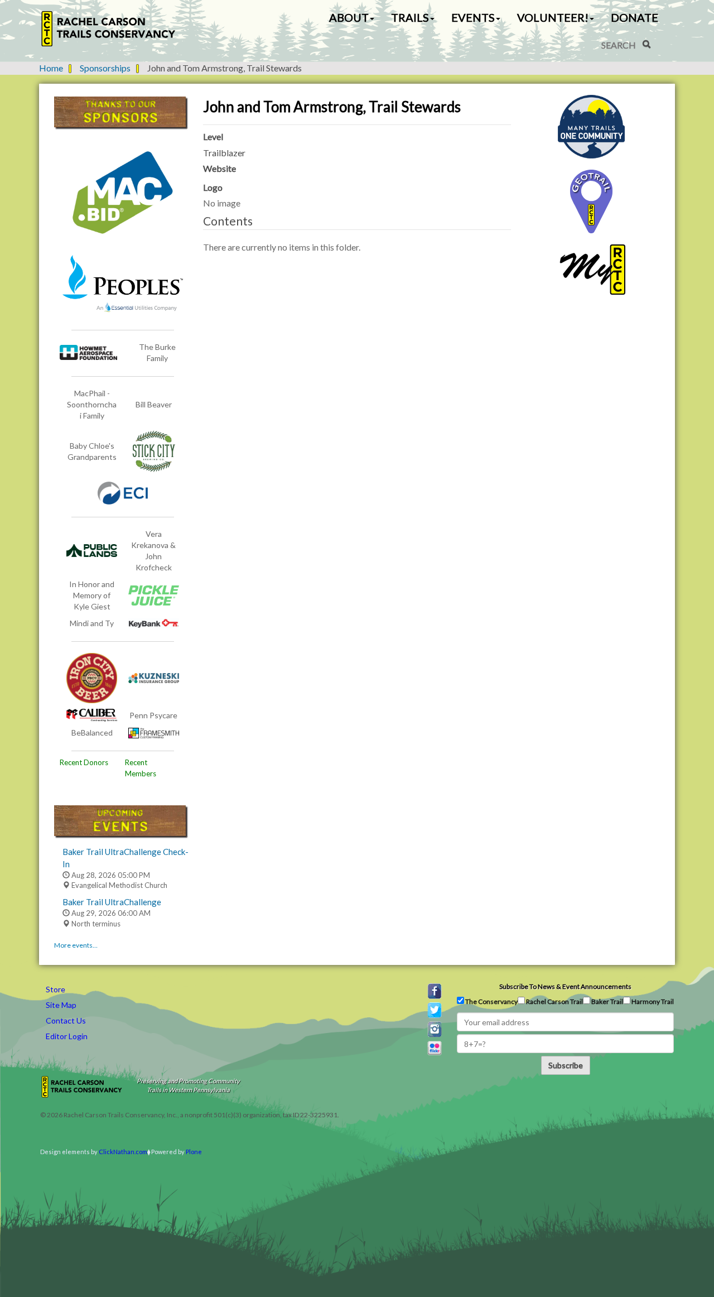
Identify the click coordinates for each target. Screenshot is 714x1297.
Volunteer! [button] (552, 17)
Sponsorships (105, 68)
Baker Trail (606, 1001)
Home (51, 68)
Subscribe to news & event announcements (565, 986)
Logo (213, 187)
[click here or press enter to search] (646, 44)
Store (55, 989)
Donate (634, 17)
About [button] (349, 17)
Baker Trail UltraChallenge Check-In (125, 857)
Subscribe (565, 1065)
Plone (194, 1151)
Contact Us (66, 1020)
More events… (76, 945)
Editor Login (67, 1036)
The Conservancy (491, 1001)
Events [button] (473, 17)
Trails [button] (410, 17)
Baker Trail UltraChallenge (111, 902)
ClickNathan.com (123, 1151)
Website (219, 168)
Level (213, 136)
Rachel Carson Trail (554, 1001)
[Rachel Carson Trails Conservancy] (108, 29)
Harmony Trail (652, 1001)
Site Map (61, 1005)
